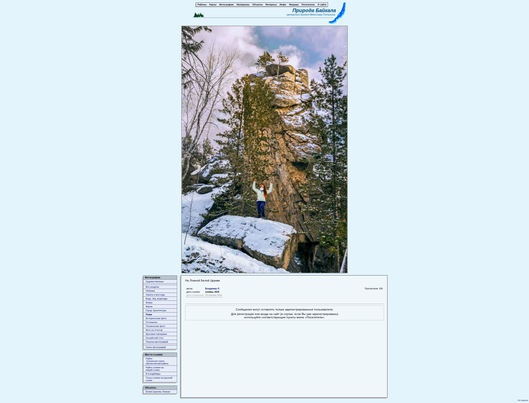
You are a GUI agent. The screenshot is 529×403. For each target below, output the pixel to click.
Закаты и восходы (155, 294)
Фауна (149, 306)
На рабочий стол (154, 338)
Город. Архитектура (156, 310)
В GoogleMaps (153, 374)
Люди (149, 314)
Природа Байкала (314, 10)
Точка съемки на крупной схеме (159, 379)
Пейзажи (150, 291)
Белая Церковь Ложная (158, 391)
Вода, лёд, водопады (156, 298)
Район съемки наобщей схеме (155, 368)
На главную (523, 400)
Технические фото (155, 326)
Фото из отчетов (154, 330)
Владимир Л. (212, 288)
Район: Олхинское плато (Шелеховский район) (157, 361)
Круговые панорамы (156, 334)
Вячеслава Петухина (322, 14)
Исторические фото (156, 318)
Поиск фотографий (156, 347)
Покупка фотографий (157, 342)
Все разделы (152, 287)
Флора (149, 302)
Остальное (151, 322)
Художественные (155, 281)
